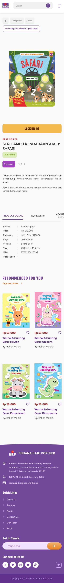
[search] (48, 5)
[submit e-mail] (54, 546)
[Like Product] (28, 333)
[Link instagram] (20, 565)
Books (9, 511)
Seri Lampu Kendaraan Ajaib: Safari (21, 28)
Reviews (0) (38, 215)
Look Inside (32, 128)
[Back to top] (59, 565)
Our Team (11, 522)
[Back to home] (5, 21)
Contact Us (12, 516)
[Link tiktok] (36, 565)
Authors (10, 505)
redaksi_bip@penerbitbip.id (23, 482)
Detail (29, 20)
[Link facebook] (5, 565)
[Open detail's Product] (16, 310)
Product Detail (13, 215)
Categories (17, 20)
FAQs (9, 528)
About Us (11, 499)
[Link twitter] (13, 565)
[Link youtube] (28, 565)
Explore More (10, 283)
